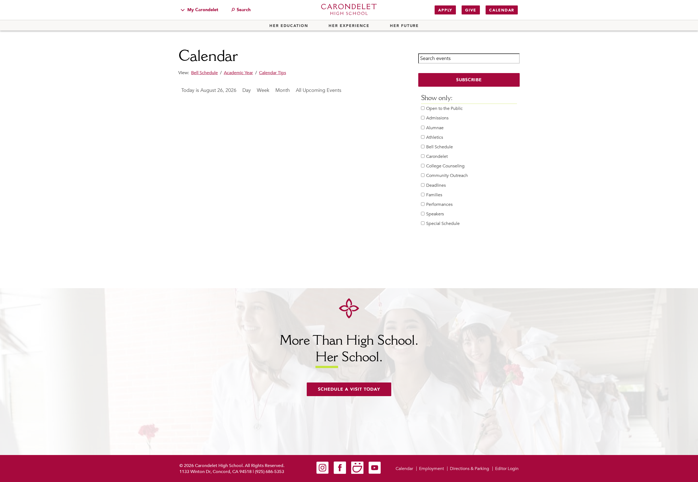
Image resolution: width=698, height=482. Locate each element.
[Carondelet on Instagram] (322, 472)
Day (246, 90)
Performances (439, 204)
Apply (445, 10)
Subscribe (469, 80)
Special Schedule (443, 223)
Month (282, 90)
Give (470, 10)
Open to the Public (444, 108)
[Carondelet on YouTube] (375, 472)
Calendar (501, 10)
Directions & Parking (469, 469)
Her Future (404, 25)
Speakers (435, 214)
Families (434, 195)
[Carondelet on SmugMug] (357, 472)
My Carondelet (202, 10)
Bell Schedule (204, 73)
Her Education (288, 25)
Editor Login (507, 469)
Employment (431, 469)
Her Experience (349, 25)
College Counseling (445, 166)
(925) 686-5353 (269, 472)
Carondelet (437, 156)
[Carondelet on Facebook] (340, 472)
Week (263, 90)
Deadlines (436, 185)
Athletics (434, 137)
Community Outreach (447, 175)
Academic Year (238, 73)
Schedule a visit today (349, 389)
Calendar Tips (272, 73)
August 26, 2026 (218, 90)
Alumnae (435, 128)
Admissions (437, 118)
